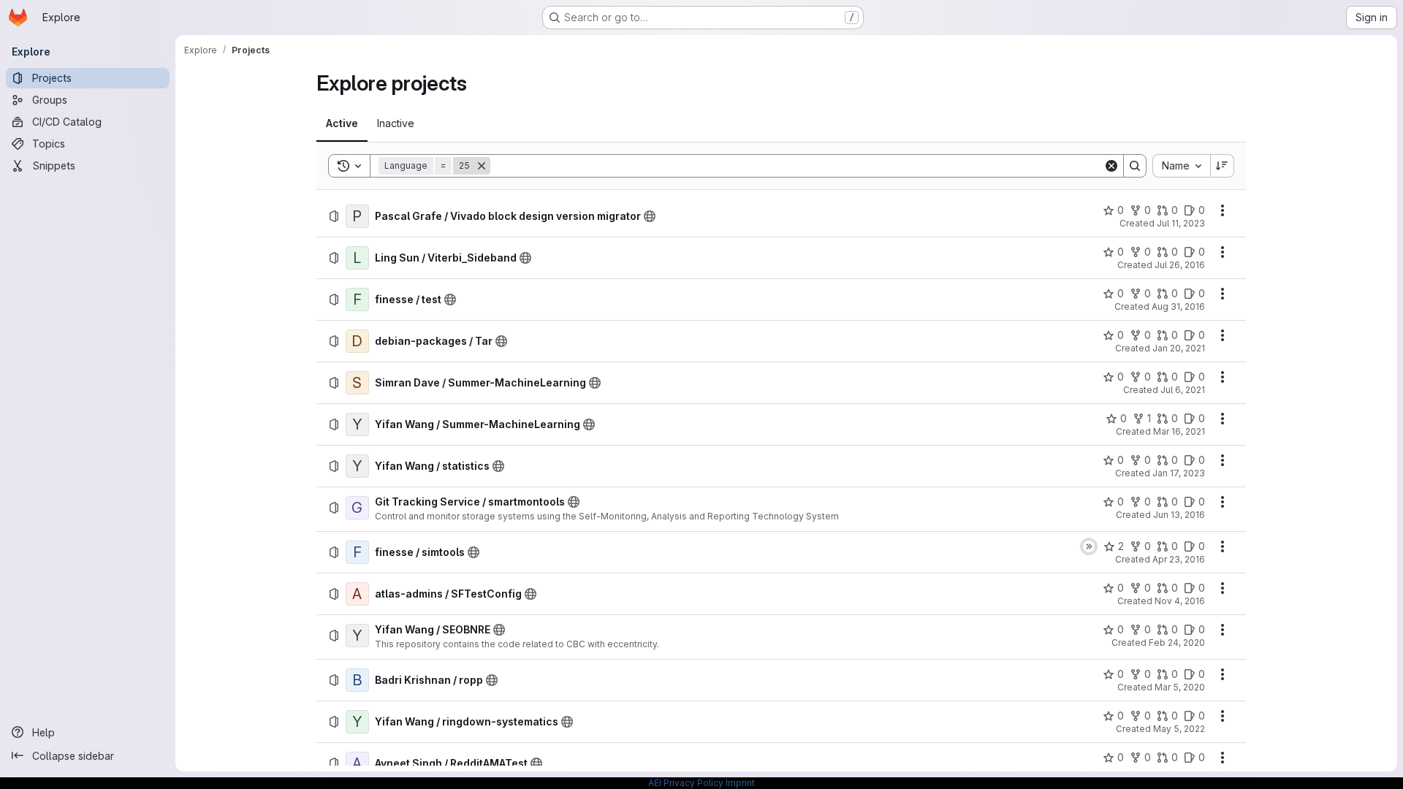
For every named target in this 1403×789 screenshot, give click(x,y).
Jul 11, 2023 (1181, 223)
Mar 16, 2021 (1179, 431)
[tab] (342, 123)
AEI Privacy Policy (685, 782)
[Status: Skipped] (1089, 546)
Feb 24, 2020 (1177, 642)
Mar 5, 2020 (1180, 687)
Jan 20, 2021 (1178, 348)
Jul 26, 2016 (1180, 264)
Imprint (740, 782)
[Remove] (481, 166)
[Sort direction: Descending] (1222, 166)
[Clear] (1111, 166)
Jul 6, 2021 (1182, 389)
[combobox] (1181, 166)
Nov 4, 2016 (1180, 600)
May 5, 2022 (1179, 728)
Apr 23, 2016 (1178, 559)
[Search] (1135, 166)
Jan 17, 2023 (1178, 473)
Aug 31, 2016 (1178, 306)
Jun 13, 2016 (1179, 514)
